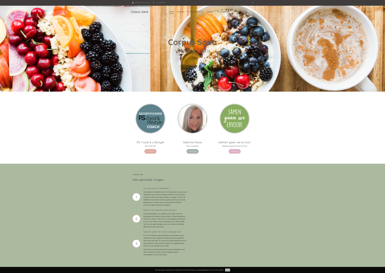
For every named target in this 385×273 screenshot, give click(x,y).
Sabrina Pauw (192, 142)
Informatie (150, 151)
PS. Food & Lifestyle (150, 142)
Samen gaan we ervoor (234, 142)
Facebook (252, 3)
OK (227, 270)
